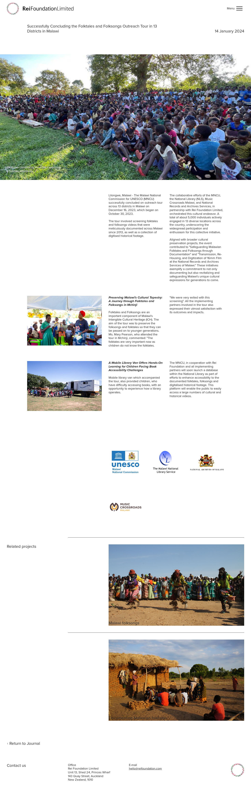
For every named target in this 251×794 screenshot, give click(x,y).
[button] (235, 8)
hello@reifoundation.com (145, 768)
